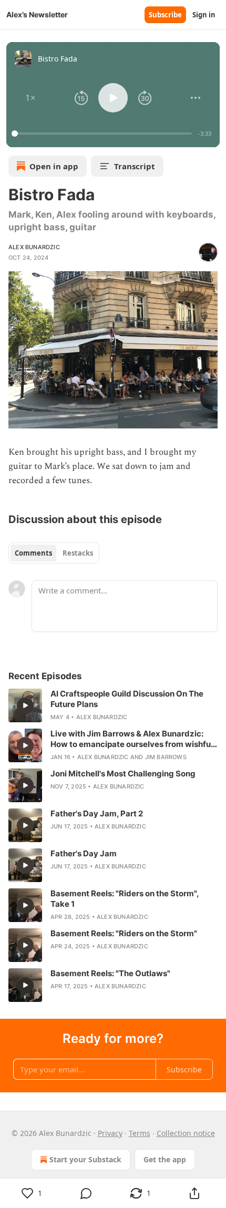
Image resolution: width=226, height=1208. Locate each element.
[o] (25, 705)
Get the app (164, 1159)
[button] (30, 97)
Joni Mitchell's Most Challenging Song (123, 774)
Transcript (134, 166)
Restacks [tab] (78, 553)
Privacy (110, 1133)
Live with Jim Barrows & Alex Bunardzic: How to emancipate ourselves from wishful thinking (131, 739)
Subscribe (165, 14)
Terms (139, 1133)
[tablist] (53, 553)
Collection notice (186, 1133)
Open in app (53, 166)
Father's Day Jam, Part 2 (96, 813)
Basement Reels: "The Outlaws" (110, 973)
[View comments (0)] (86, 1193)
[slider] (103, 133)
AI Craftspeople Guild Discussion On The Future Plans (126, 699)
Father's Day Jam (83, 853)
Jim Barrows (166, 757)
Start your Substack (85, 1159)
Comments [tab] (33, 553)
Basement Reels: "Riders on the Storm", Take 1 (124, 898)
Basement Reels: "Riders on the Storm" (123, 933)
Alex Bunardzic (34, 247)
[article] (113, 705)
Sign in (203, 14)
